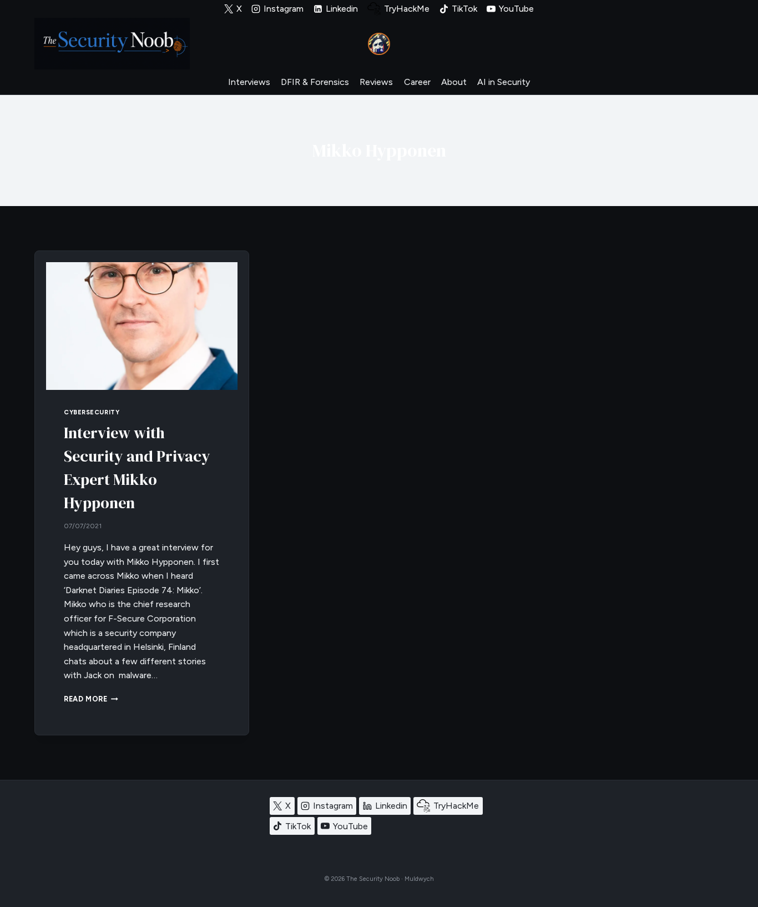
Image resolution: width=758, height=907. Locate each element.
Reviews (376, 82)
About (454, 82)
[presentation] (141, 326)
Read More (91, 699)
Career (417, 82)
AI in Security (503, 82)
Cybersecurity (91, 412)
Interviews (249, 82)
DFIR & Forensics (315, 82)
